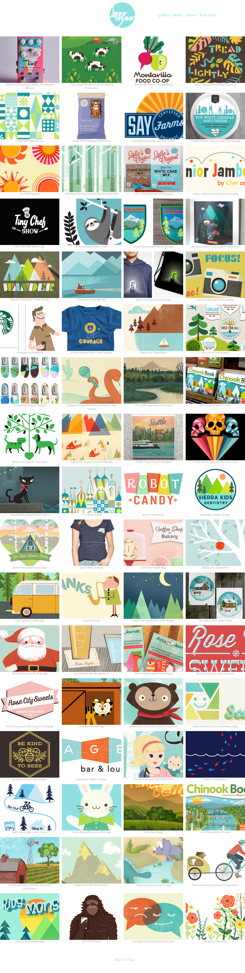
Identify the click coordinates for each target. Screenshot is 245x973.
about (177, 15)
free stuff (208, 15)
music (191, 15)
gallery (164, 15)
